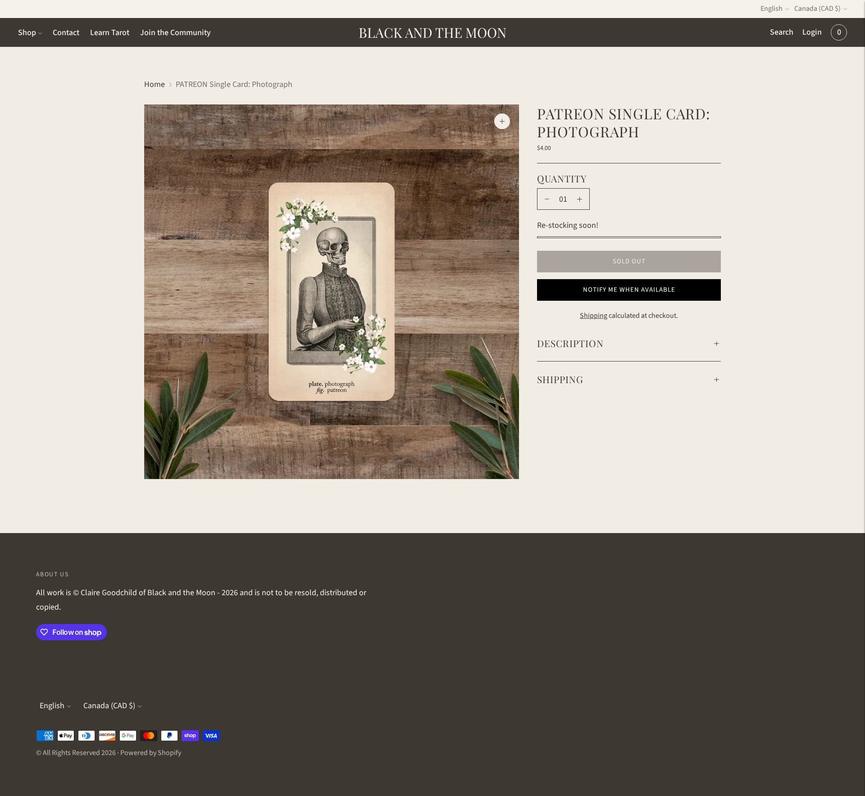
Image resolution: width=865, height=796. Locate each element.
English (771, 9)
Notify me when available (629, 289)
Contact (66, 32)
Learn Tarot (109, 32)
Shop (27, 32)
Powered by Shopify (150, 753)
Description (570, 343)
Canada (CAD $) (817, 9)
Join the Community (175, 32)
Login (812, 32)
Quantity (562, 178)
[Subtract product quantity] (546, 199)
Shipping (593, 316)
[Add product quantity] (579, 199)
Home (154, 84)
